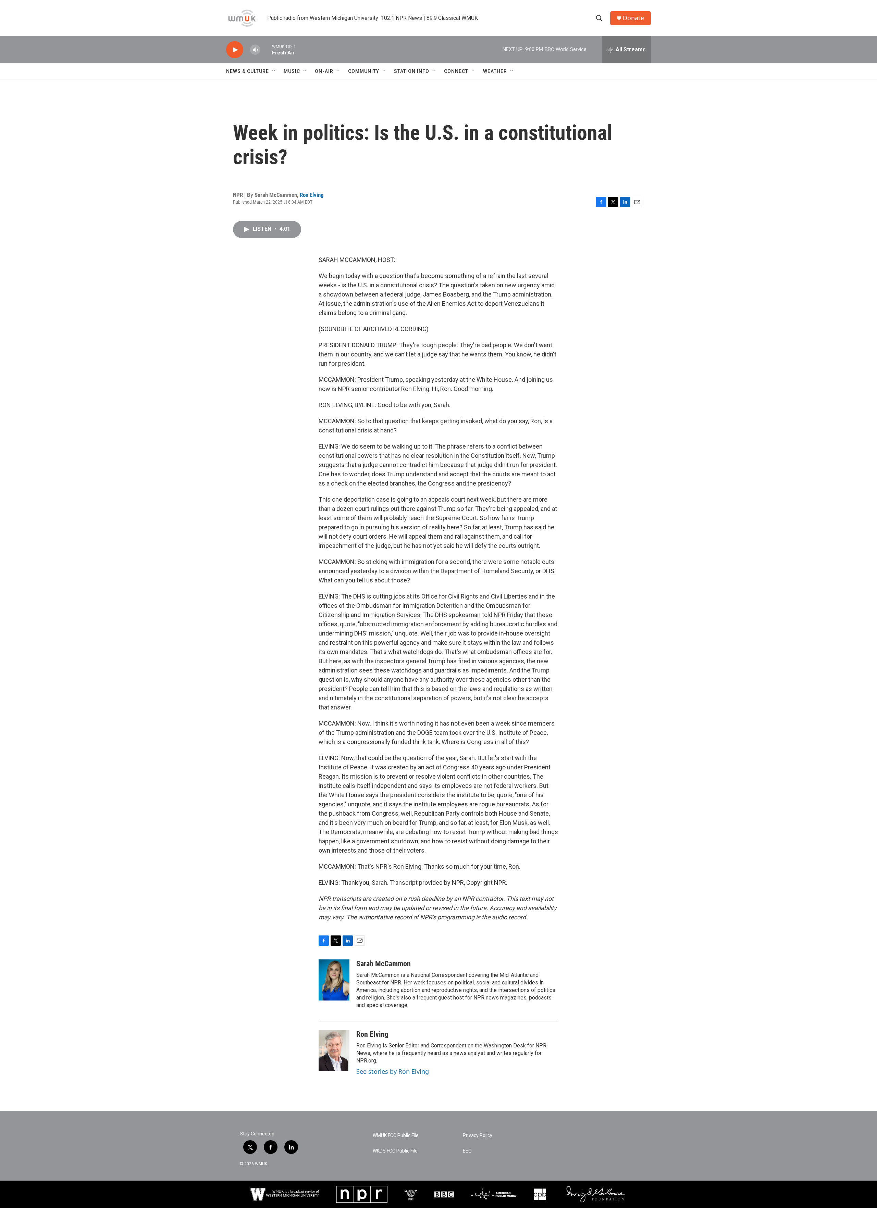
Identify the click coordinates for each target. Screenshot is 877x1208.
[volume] (255, 50)
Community (363, 71)
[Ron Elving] (334, 1050)
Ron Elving (312, 194)
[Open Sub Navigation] (274, 71)
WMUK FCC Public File (396, 1135)
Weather (495, 71)
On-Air (324, 71)
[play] (234, 50)
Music (292, 71)
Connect (456, 71)
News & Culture (247, 71)
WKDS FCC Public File (395, 1151)
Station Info (411, 71)
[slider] (266, 49)
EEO (467, 1151)
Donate (633, 18)
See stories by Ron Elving (392, 1071)
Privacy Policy (477, 1135)
